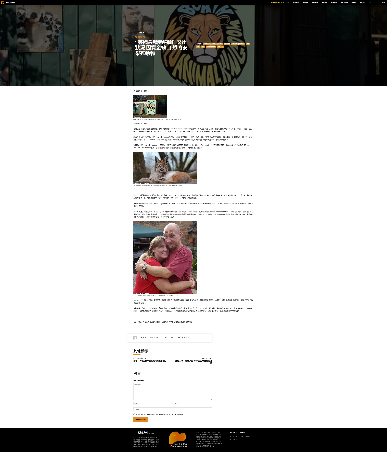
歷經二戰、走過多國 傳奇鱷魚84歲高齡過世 (193, 361)
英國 (203, 46)
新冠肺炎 (234, 44)
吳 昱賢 (143, 338)
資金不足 (220, 46)
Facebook (236, 436)
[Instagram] (242, 436)
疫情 (248, 44)
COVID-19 (207, 44)
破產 (198, 46)
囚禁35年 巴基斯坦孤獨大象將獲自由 (149, 360)
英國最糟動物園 (211, 46)
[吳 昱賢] (136, 338)
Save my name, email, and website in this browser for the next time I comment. (159, 414)
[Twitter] (230, 439)
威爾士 (214, 44)
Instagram (247, 436)
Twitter (235, 439)
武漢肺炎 (241, 44)
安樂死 (220, 44)
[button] (370, 3)
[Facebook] (230, 436)
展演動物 (140, 37)
